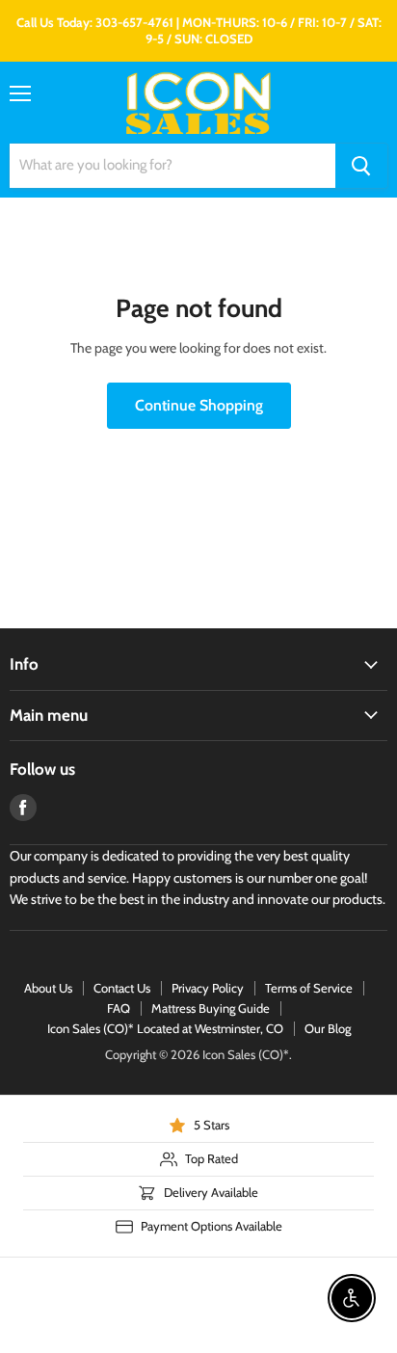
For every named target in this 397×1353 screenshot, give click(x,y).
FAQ (118, 1008)
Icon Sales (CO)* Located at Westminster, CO (165, 1028)
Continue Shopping (199, 405)
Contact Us (121, 987)
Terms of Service (309, 987)
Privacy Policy (208, 987)
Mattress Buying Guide (210, 1008)
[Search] (361, 166)
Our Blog (327, 1028)
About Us (48, 987)
